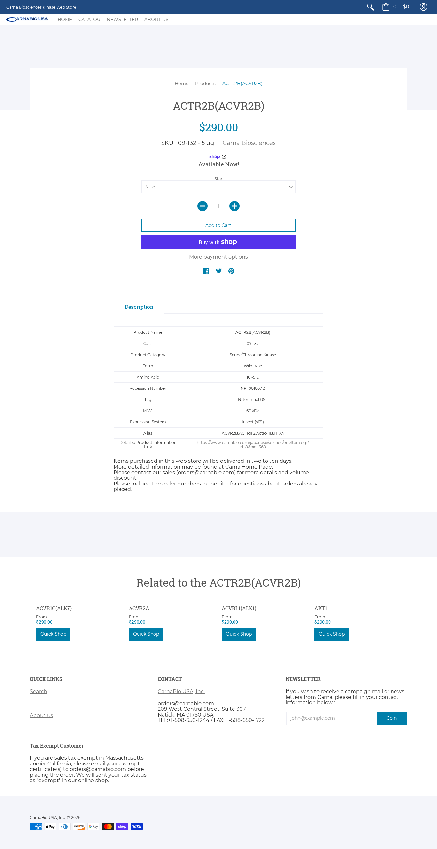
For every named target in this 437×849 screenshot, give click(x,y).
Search (38, 691)
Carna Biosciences (249, 143)
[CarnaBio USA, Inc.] (27, 19)
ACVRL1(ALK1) (239, 608)
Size (218, 178)
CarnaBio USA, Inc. (181, 691)
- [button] (401, 7)
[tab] (139, 307)
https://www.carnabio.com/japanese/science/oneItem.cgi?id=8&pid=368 (253, 444)
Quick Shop (53, 634)
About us (41, 715)
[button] (423, 7)
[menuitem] (370, 7)
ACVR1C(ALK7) (54, 608)
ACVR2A (139, 608)
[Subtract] (202, 206)
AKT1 (320, 608)
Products (205, 83)
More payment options (218, 257)
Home (181, 83)
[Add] (234, 206)
